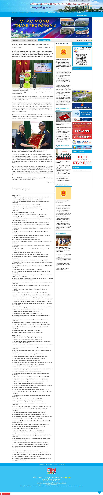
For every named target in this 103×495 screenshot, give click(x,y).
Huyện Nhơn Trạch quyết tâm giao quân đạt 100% (24, 456)
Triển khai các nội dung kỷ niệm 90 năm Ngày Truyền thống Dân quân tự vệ (30, 369)
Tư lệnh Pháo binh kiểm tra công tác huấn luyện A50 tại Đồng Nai (28, 379)
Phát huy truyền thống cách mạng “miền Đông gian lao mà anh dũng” (29, 424)
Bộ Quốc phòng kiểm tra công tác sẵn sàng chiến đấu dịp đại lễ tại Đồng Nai (30, 289)
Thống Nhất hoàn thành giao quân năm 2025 (23, 428)
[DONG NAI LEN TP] (51, 27)
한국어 (79, 1)
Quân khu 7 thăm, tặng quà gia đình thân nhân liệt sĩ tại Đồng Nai (28, 260)
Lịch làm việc (76, 68)
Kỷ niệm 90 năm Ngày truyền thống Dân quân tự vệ (25, 337)
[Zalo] (82, 56)
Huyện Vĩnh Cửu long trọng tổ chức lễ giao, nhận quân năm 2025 (28, 442)
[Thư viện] (82, 136)
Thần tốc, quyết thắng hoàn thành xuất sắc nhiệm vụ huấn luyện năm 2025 (30, 385)
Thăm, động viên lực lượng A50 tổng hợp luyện (24, 204)
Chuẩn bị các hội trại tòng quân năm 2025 (23, 450)
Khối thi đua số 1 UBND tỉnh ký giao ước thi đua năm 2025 (26, 358)
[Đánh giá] (82, 124)
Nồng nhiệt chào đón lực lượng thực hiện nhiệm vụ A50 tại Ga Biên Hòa (29, 197)
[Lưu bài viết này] (52, 47)
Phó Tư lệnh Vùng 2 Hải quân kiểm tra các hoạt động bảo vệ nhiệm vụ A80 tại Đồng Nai (33, 265)
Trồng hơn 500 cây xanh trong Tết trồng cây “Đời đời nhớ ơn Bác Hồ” (29, 235)
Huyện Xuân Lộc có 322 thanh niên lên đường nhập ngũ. (26, 433)
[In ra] (50, 47)
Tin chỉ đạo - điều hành (62, 43)
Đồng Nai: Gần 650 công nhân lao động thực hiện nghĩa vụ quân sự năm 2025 (30, 446)
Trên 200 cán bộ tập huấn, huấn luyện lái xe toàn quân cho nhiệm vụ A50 (29, 406)
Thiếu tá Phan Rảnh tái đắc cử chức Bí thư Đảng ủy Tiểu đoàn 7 (27, 414)
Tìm (90, 43)
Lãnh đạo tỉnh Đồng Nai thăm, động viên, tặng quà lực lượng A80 (28, 297)
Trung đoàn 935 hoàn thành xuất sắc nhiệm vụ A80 (25, 313)
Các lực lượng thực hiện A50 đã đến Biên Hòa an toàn (25, 199)
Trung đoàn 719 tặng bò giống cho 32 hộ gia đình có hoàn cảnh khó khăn (30, 307)
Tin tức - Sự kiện (24, 12)
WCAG (58, 12)
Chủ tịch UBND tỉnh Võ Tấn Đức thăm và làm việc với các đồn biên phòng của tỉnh (31, 285)
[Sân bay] (82, 96)
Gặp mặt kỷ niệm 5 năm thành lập (21, 212)
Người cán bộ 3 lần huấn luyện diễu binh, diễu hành (25, 269)
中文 (89, 1)
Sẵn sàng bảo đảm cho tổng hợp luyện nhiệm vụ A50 (25, 401)
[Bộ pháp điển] (82, 131)
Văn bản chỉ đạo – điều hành (38, 12)
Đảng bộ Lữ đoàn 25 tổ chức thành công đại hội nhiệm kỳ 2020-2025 (28, 222)
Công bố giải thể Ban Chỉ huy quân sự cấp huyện (24, 252)
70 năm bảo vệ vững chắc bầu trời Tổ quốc (23, 366)
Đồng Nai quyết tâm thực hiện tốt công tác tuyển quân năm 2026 (27, 322)
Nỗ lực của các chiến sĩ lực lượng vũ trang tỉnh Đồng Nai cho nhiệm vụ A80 (30, 299)
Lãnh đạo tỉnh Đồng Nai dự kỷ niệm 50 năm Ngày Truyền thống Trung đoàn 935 (31, 231)
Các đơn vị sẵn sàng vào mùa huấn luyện (23, 387)
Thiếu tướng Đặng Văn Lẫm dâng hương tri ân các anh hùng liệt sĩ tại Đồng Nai (31, 256)
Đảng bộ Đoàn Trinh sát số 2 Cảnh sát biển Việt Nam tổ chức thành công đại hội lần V (32, 228)
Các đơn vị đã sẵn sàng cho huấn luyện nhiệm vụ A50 (25, 383)
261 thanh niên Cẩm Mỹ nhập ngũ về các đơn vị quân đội (26, 430)
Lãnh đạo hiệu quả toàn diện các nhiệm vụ (23, 237)
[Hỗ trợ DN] (82, 147)
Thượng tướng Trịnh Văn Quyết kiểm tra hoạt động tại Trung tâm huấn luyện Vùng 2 (32, 245)
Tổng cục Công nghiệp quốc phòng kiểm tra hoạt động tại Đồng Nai (28, 376)
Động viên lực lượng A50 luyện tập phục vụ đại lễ (24, 207)
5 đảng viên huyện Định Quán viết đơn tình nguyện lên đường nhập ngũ (29, 454)
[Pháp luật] (82, 106)
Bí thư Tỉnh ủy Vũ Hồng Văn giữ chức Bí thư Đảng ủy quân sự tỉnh (28, 389)
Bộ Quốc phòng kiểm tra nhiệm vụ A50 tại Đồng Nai (25, 339)
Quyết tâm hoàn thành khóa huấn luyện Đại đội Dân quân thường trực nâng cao (31, 319)
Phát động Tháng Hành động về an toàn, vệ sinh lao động (26, 216)
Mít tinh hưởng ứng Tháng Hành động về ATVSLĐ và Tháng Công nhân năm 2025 (31, 224)
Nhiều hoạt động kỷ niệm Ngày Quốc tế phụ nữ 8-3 (25, 371)
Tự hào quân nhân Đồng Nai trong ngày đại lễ (23, 311)
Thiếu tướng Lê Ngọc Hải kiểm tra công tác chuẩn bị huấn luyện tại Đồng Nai (30, 403)
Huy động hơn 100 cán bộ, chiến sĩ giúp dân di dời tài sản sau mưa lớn (29, 294)
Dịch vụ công (51, 12)
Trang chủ (14, 12)
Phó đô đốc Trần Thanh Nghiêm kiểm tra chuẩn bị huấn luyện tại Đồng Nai (30, 416)
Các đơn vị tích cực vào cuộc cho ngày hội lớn (24, 360)
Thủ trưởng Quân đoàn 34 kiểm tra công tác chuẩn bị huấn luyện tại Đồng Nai (30, 408)
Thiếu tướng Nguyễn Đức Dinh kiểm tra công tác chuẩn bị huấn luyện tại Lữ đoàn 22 (32, 395)
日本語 (75, 1)
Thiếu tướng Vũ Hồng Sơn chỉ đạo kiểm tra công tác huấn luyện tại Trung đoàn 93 (31, 373)
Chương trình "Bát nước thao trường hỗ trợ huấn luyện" (26, 364)
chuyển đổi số (80, 12)
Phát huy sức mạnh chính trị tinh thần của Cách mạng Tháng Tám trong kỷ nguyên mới (33, 282)
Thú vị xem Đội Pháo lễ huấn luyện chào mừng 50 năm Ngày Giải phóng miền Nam (32, 201)
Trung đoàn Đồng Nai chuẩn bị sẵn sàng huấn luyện (25, 418)
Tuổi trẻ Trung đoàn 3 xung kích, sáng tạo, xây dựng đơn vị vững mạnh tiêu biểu (31, 326)
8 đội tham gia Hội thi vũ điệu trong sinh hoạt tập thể (25, 354)
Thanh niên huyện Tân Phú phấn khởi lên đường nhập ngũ (26, 426)
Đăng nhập (61, 464)
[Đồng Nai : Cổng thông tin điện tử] (21, 5)
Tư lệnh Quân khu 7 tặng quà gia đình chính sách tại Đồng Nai (27, 214)
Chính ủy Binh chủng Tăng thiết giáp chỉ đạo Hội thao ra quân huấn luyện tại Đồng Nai (32, 391)
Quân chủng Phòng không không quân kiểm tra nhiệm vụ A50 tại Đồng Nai (30, 362)
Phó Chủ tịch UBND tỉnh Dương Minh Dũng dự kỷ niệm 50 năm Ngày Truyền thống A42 (32, 241)
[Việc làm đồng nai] (82, 142)
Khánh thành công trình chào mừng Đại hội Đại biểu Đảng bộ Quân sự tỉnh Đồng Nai (32, 271)
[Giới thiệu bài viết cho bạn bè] (47, 47)
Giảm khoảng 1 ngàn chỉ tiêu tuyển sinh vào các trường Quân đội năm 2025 (30, 345)
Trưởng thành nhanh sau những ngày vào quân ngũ (25, 398)
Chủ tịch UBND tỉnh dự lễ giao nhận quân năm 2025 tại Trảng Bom (28, 444)
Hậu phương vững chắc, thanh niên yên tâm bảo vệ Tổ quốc (27, 412)
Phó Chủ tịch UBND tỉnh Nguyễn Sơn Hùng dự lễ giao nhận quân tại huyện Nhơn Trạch (33, 435)
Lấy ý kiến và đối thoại (68, 12)
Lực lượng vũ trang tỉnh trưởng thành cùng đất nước (25, 309)
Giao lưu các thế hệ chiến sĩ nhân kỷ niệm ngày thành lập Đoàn (27, 356)
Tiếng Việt (84, 1)
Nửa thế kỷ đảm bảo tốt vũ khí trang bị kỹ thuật (24, 239)
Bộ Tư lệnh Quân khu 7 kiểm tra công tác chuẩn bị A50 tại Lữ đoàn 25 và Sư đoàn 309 (32, 350)
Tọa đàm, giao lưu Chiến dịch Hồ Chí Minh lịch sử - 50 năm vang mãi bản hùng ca (31, 209)
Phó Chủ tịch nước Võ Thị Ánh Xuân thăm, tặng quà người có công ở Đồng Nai (31, 347)
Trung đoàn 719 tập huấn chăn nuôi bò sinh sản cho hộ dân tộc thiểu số (29, 301)
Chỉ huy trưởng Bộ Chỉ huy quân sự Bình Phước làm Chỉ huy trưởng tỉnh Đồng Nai (32, 248)
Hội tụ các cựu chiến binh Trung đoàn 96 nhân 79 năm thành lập (28, 381)
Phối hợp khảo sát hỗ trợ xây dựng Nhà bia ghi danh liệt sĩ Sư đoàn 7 (29, 324)
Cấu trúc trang (49, 464)
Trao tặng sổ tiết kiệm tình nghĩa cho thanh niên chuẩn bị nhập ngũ (28, 452)
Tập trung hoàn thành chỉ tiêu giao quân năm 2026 (24, 330)
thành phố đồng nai (82, 15)
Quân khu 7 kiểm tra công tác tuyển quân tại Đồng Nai (25, 332)
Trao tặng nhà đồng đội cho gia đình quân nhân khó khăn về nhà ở (28, 254)
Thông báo (76, 167)
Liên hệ (55, 464)
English (71, 1)
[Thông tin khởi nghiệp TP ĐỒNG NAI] (82, 119)
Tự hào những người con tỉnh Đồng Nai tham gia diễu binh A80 (27, 292)
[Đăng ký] (82, 113)
